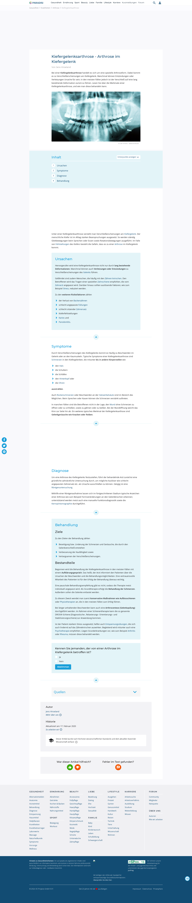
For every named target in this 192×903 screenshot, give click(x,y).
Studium (128, 807)
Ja (60, 657)
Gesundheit (56, 3)
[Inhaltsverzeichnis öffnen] (187, 878)
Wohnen (111, 835)
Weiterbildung (131, 811)
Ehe (89, 804)
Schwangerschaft (95, 840)
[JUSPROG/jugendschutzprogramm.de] (136, 862)
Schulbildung (93, 837)
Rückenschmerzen (65, 395)
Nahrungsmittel (56, 811)
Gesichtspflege (76, 804)
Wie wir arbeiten (156, 819)
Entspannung (35, 814)
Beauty (84, 3)
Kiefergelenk (130, 234)
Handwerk (112, 811)
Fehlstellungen (62, 244)
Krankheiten (45, 8)
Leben (90, 833)
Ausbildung (129, 804)
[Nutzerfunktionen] (160, 3)
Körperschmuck (76, 821)
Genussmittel (113, 807)
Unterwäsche (75, 838)
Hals (61, 365)
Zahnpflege (74, 842)
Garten (111, 804)
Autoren (152, 816)
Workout (53, 826)
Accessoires (75, 797)
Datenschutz (147, 889)
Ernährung (68, 3)
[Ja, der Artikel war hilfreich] (70, 767)
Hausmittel (34, 817)
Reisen (110, 817)
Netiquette (153, 804)
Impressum (137, 889)
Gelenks (87, 272)
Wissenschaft (113, 831)
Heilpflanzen (34, 821)
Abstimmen (63, 667)
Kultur (110, 814)
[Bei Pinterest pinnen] (4, 451)
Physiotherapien (67, 601)
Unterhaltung (113, 828)
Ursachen (62, 165)
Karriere (116, 3)
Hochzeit (92, 807)
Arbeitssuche (130, 797)
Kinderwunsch (94, 830)
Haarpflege (74, 807)
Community (154, 797)
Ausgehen (112, 797)
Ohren (62, 383)
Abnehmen (54, 797)
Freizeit (111, 800)
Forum (141, 3)
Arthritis (131, 631)
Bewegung (54, 823)
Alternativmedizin (36, 797)
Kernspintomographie (62, 503)
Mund (112, 404)
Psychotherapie (62, 631)
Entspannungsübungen (116, 624)
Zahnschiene (103, 281)
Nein (61, 661)
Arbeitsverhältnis (132, 800)
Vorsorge (33, 845)
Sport (77, 3)
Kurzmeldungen (129, 3)
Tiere (110, 824)
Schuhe (73, 835)
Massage (33, 835)
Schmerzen (57, 359)
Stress (66, 288)
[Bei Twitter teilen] (4, 445)
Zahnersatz (81, 309)
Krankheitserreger (37, 828)
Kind (90, 826)
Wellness (33, 849)
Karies (62, 317)
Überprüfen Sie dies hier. (102, 880)
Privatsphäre (158, 889)
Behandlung (63, 180)
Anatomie (33, 800)
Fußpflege (74, 800)
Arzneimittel (34, 804)
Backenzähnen (80, 300)
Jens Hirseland (52, 711)
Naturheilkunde (35, 838)
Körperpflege (75, 817)
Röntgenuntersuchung (62, 487)
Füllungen (83, 305)
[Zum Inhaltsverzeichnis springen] (96, 337)
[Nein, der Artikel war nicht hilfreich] (78, 767)
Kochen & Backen (57, 804)
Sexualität (92, 811)
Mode (72, 828)
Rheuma (64, 634)
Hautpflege (74, 814)
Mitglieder (153, 800)
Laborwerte (34, 831)
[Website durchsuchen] (154, 3)
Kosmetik (73, 824)
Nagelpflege (75, 831)
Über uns (155, 811)
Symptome (62, 170)
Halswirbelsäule (106, 395)
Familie (99, 3)
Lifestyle (107, 3)
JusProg (131, 870)
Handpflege (74, 811)
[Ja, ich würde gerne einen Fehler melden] (118, 767)
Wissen (128, 814)
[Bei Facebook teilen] (4, 439)
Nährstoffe (54, 807)
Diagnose (62, 175)
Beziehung (92, 797)
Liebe (91, 3)
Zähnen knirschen (113, 278)
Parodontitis (64, 322)
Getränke (54, 800)
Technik (111, 821)
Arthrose (56, 8)
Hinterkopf (64, 378)
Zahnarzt (59, 285)
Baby (90, 823)
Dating (91, 800)
